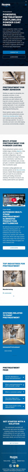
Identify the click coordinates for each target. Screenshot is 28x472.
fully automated (21, 170)
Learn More (14, 248)
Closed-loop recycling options (11, 116)
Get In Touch (14, 443)
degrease (19, 151)
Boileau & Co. (21, 470)
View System (8, 351)
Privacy (13, 461)
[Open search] (26, 1)
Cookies (14, 462)
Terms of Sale (7, 461)
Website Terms (20, 461)
